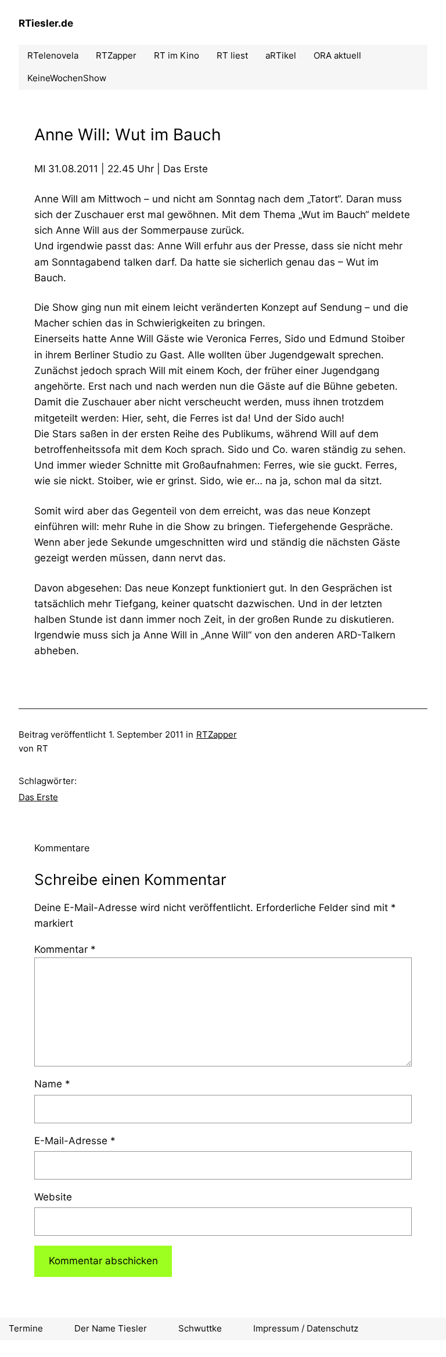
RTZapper (216, 734)
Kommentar (65, 949)
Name (52, 1084)
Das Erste (38, 797)
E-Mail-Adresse (75, 1140)
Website (53, 1197)
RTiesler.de (46, 23)
